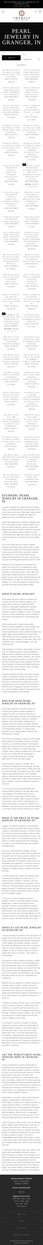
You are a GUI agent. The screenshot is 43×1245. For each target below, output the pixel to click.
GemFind (26, 1243)
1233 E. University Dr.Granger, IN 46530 (21, 1182)
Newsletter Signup (21, 1235)
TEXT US (21, 1192)
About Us (21, 1214)
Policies (21, 1228)
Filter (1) (11, 57)
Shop (21, 1221)
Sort (24, 54)
